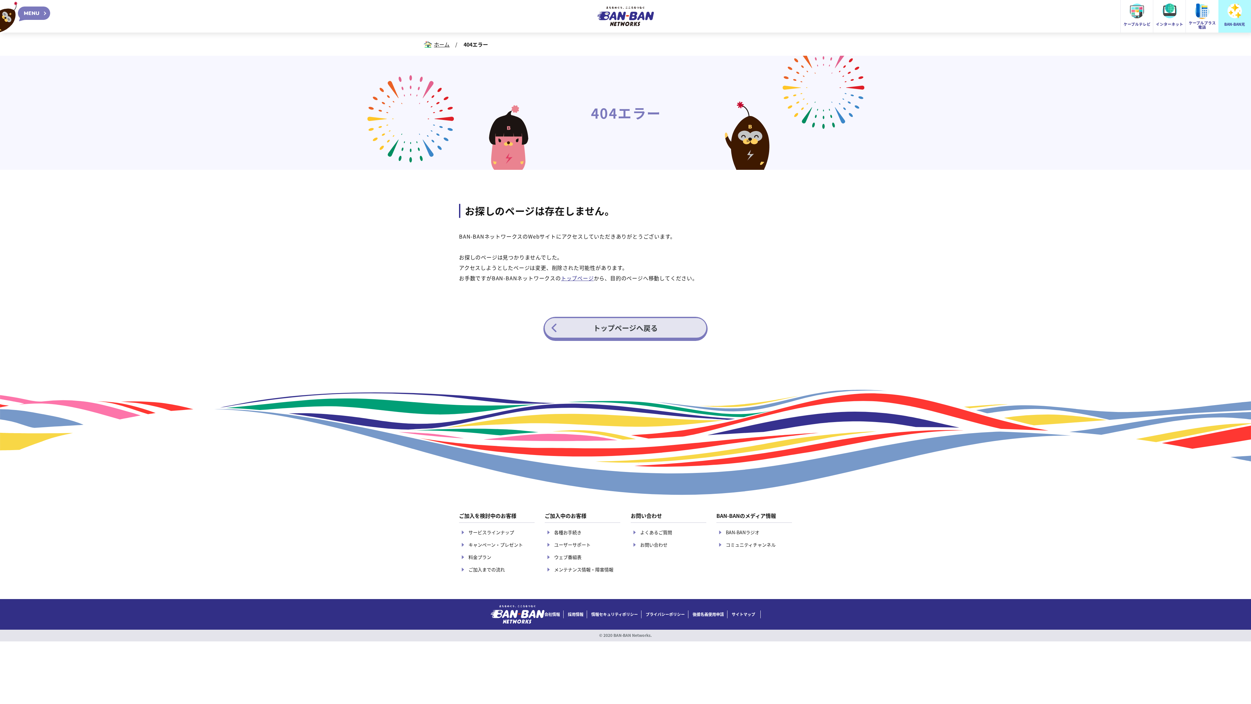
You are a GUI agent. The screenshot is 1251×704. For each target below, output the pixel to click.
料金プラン (479, 557)
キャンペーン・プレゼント (495, 544)
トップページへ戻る (625, 327)
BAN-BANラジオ (742, 532)
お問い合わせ (654, 544)
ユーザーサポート (572, 544)
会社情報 (552, 614)
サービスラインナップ (491, 532)
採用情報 (575, 614)
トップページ (577, 278)
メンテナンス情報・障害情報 (583, 569)
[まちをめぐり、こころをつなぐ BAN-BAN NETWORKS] (517, 614)
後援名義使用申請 (708, 614)
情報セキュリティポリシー (614, 614)
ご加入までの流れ (486, 569)
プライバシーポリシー (665, 614)
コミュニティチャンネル (751, 544)
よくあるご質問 (656, 532)
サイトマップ (743, 614)
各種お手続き (568, 532)
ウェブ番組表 (568, 557)
